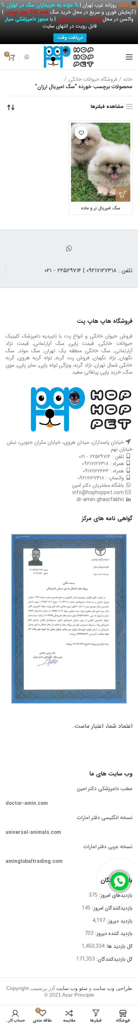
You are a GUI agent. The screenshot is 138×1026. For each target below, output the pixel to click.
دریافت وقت (70, 38)
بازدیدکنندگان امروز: (111, 908)
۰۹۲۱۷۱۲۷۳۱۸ (95, 464)
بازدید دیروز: (118, 921)
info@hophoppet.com (98, 493)
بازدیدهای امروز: (115, 895)
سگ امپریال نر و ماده (100, 208)
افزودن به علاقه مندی (81, 132)
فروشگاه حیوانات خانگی (92, 79)
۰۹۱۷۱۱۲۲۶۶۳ (96, 471)
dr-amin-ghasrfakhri (100, 500)
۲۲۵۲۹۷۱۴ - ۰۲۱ (94, 457)
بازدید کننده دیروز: (112, 933)
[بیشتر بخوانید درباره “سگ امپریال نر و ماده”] (123, 194)
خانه (127, 79)
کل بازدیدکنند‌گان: (113, 959)
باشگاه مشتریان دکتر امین (98, 485)
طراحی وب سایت (112, 988)
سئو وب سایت (72, 988)
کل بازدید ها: (118, 946)
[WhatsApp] (26, 57)
